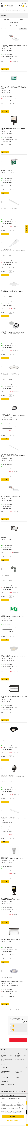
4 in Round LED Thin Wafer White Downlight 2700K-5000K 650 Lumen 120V (14, 46)
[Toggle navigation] (2, 6)
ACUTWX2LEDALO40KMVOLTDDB (8, 695)
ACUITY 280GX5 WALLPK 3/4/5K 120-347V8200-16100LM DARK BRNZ (13, 536)
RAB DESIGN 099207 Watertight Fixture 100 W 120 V (12, 858)
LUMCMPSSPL (4, 85)
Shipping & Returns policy (6, 1060)
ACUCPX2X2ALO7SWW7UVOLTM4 (9, 290)
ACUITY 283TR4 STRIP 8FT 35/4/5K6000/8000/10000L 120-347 (13, 456)
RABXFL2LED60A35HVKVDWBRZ (8, 775)
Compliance (4, 1053)
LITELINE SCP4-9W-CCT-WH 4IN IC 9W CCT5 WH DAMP (13, 656)
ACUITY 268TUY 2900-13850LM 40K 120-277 (11, 939)
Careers (17, 1077)
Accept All (12, 1116)
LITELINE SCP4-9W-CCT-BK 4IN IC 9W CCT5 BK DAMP (13, 737)
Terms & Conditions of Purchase (21, 1056)
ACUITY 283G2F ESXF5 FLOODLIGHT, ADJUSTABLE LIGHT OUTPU (13, 129)
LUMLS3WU (3, 615)
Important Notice (19, 1059)
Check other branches (7, 58)
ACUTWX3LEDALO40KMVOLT (7, 938)
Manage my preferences (13, 1120)
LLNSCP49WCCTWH (5, 655)
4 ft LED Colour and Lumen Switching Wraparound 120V (14, 818)
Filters (7, 19)
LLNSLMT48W (4, 331)
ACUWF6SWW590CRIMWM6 (7, 495)
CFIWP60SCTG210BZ (6, 414)
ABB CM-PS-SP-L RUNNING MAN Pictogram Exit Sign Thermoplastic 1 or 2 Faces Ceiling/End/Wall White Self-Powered (14, 87)
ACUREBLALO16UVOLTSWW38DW (8, 373)
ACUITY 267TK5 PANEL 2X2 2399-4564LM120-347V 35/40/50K (12, 292)
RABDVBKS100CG (5, 575)
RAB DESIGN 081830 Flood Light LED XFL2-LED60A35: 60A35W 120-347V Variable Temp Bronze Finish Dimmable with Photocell (12, 778)
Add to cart (5, 69)
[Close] (24, 1098)
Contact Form (4, 1077)
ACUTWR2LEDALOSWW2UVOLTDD (9, 534)
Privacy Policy (18, 1053)
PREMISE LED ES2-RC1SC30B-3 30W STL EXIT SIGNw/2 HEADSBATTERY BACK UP (13, 169)
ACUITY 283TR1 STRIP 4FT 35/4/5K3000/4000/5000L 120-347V (14, 210)
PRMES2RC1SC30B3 (5, 167)
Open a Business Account (5, 1072)
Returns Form (19, 1075)
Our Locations (5, 1075)
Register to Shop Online (19, 1072)
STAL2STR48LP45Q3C (6, 249)
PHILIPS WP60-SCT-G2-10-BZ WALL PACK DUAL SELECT (13, 415)
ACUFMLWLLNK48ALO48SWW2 (8, 817)
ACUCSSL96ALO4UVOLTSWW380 (9, 454)
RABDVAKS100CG (5, 857)
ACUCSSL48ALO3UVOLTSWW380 (9, 208)
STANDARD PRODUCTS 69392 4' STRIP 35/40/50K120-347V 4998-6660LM (13, 251)
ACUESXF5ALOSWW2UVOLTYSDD (8, 127)
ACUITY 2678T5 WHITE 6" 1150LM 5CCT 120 (10, 496)
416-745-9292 (5, 1)
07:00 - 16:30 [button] (23, 3)
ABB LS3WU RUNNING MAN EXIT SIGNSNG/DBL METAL (12, 616)
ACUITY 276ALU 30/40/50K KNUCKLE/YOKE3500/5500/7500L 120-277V (10, 899)
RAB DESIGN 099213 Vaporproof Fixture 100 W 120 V (12, 577)
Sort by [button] (20, 19)
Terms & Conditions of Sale (7, 1056)
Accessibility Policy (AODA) (6, 1063)
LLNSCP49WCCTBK (5, 735)
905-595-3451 (13, 1088)
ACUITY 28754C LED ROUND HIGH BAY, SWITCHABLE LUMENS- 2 (12, 375)
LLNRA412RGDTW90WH (6, 977)
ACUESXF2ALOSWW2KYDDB (7, 897)
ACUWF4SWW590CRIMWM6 (7, 44)
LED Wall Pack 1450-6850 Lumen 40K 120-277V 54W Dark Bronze (14, 697)
